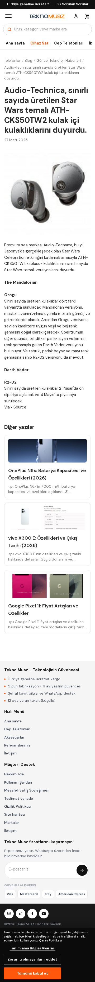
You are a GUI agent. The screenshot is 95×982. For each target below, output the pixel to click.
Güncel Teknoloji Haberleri (58, 60)
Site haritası (14, 814)
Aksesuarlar (14, 737)
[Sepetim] (87, 16)
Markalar (11, 822)
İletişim (10, 753)
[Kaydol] (82, 870)
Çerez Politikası (50, 940)
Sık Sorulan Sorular (72, 4)
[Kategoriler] (8, 16)
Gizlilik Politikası (17, 806)
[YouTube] (44, 913)
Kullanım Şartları (18, 782)
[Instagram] (9, 913)
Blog (28, 60)
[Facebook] (32, 913)
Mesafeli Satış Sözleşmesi (26, 790)
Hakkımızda (14, 774)
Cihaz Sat (39, 43)
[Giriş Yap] (76, 16)
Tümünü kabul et (32, 973)
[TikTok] (20, 913)
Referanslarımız (17, 745)
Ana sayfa (15, 43)
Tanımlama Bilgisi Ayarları (32, 948)
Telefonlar (12, 60)
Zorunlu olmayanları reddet (32, 959)
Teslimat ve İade (18, 798)
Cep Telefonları (68, 43)
